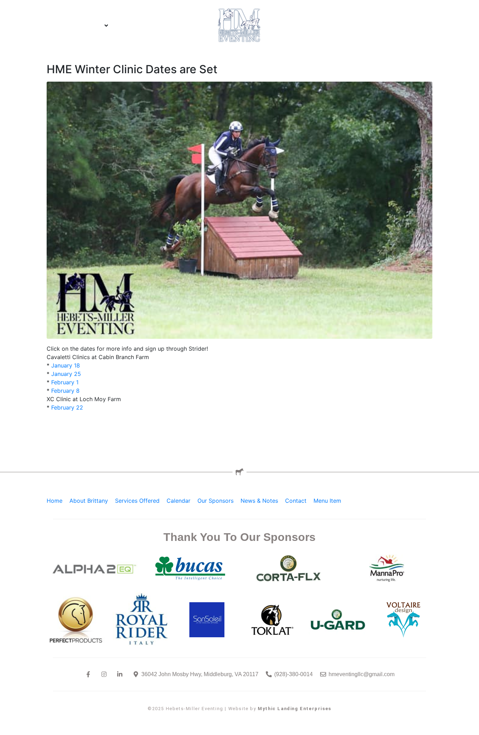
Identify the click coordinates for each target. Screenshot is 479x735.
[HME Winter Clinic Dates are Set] (239, 209)
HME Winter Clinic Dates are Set (132, 69)
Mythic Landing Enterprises (294, 708)
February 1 (65, 382)
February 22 (67, 407)
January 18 (65, 365)
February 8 (64, 390)
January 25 (66, 373)
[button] (83, 26)
